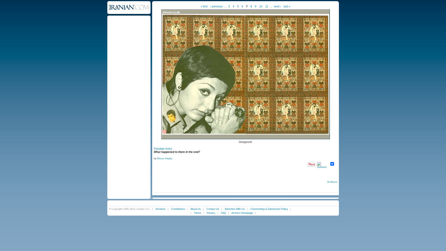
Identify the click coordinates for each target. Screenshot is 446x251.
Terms (197, 212)
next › (277, 6)
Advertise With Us (235, 209)
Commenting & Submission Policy (269, 209)
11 (266, 6)
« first (204, 6)
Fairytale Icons (163, 148)
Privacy (211, 212)
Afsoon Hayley (164, 158)
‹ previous (216, 6)
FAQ (223, 212)
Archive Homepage (242, 212)
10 (260, 6)
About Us (195, 209)
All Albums (332, 182)
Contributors (178, 209)
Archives (161, 209)
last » (287, 6)
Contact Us (213, 209)
